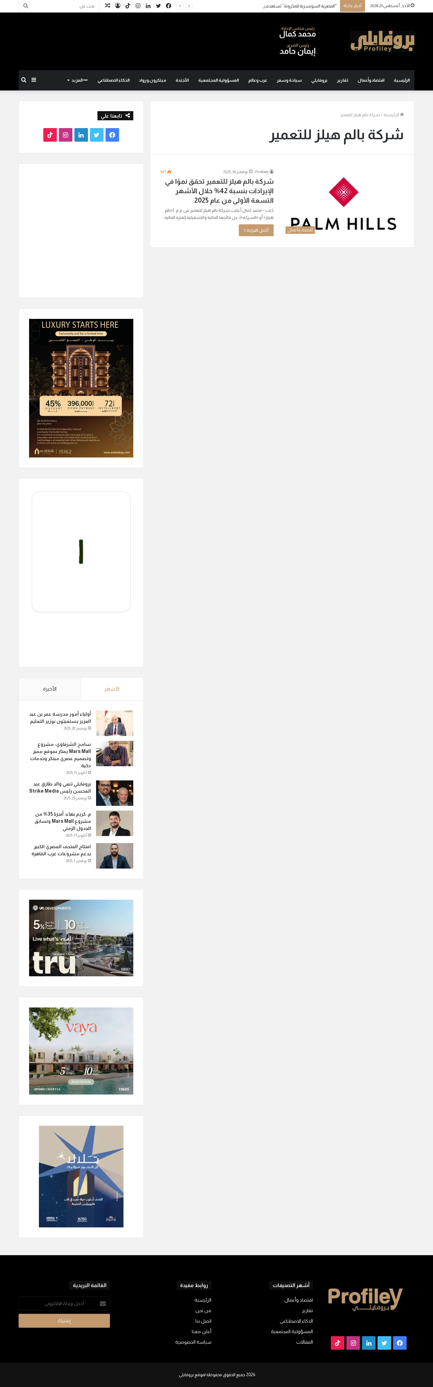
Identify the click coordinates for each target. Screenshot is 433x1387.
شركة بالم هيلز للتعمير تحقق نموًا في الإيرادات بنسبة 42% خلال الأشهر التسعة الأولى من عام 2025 (219, 191)
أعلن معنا (201, 1331)
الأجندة (182, 80)
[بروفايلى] (346, 41)
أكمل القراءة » (256, 230)
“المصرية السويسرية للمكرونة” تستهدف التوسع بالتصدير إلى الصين (277, 5)
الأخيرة (49, 689)
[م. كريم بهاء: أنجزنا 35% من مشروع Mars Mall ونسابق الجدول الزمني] (114, 823)
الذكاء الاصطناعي (113, 80)
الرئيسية (402, 80)
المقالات (304, 1342)
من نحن (203, 1310)
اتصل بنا (203, 1321)
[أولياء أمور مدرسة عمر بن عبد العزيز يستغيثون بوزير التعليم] (114, 723)
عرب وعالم (257, 80)
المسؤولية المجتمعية (218, 80)
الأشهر (111, 689)
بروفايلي (319, 80)
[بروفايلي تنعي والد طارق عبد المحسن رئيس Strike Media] (114, 793)
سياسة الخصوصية (193, 1342)
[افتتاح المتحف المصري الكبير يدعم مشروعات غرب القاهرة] (114, 856)
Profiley (262, 171)
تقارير (342, 80)
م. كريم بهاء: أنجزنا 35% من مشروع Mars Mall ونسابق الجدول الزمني (63, 821)
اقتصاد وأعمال (371, 80)
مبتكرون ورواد (152, 80)
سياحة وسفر (289, 80)
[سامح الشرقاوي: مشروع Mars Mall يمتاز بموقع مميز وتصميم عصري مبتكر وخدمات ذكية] (114, 753)
